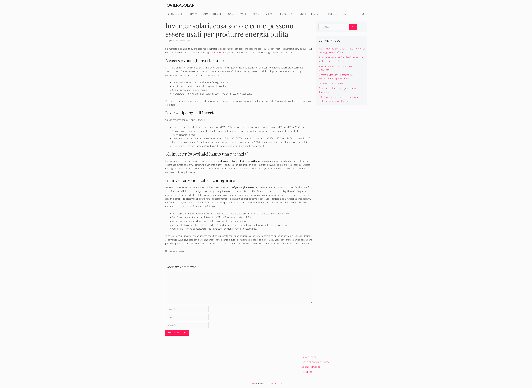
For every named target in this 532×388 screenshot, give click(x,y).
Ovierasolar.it (183, 5)
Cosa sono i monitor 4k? (331, 83)
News (256, 14)
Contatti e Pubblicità (312, 366)
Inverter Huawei (218, 52)
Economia (317, 14)
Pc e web (332, 14)
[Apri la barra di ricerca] (363, 13)
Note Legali (307, 371)
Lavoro (243, 14)
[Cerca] (353, 27)
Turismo (268, 14)
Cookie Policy (308, 356)
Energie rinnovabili (176, 251)
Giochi (346, 14)
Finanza (193, 14)
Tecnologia (285, 14)
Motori (302, 14)
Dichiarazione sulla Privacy (315, 361)
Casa (231, 14)
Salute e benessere (213, 14)
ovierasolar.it (260, 383)
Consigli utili (175, 14)
